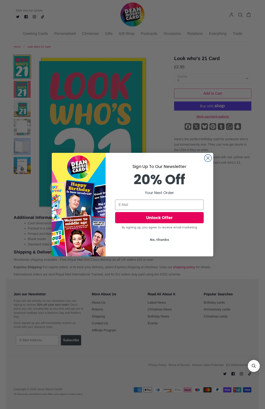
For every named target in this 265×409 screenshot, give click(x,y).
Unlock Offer (159, 218)
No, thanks (159, 239)
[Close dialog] (208, 158)
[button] (254, 366)
